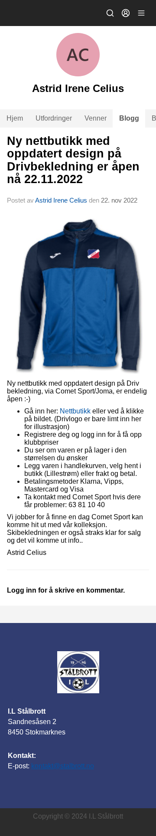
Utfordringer (54, 118)
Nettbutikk (75, 411)
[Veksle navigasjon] (141, 13)
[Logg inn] (125, 13)
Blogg (129, 118)
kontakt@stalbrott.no (62, 766)
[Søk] (110, 13)
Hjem (14, 118)
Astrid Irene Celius (61, 200)
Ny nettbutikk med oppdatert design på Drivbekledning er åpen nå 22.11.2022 (73, 160)
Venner (95, 118)
